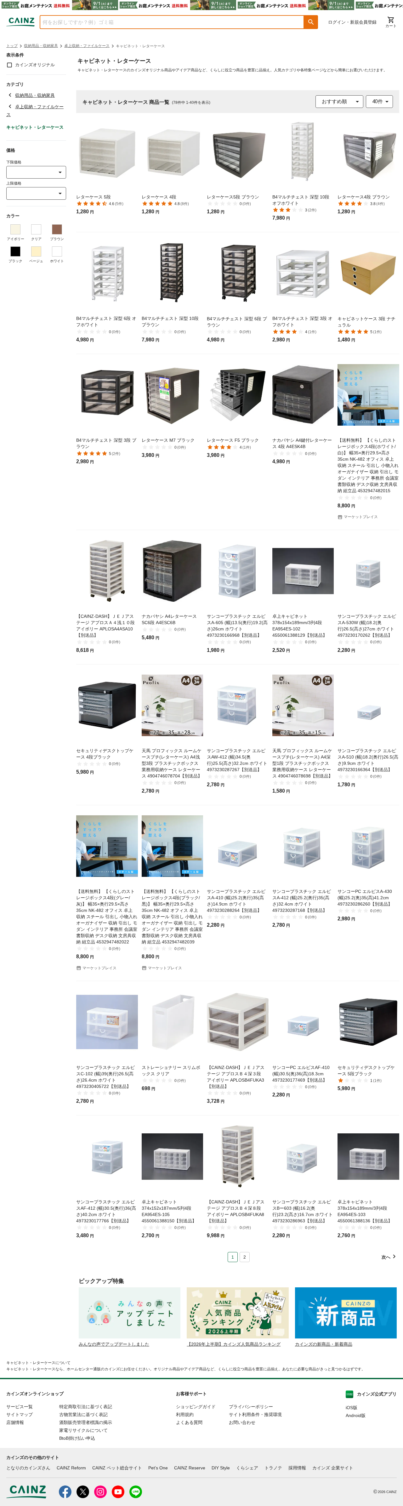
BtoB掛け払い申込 (77, 1438)
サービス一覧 (19, 1406)
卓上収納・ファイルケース (87, 46)
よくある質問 (189, 1422)
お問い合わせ (242, 1422)
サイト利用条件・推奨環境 (255, 1414)
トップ (12, 46)
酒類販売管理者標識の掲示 (85, 1422)
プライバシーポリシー (251, 1406)
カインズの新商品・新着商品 (323, 1344)
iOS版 (351, 1407)
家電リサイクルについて (83, 1430)
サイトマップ (19, 1414)
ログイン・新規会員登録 (352, 22)
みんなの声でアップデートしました (114, 1344)
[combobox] (167, 22)
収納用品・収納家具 (41, 46)
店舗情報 (15, 1422)
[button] (311, 22)
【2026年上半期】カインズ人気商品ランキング (234, 1344)
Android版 (356, 1415)
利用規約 (185, 1414)
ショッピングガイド (196, 1406)
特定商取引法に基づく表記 (85, 1406)
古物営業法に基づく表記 (83, 1414)
